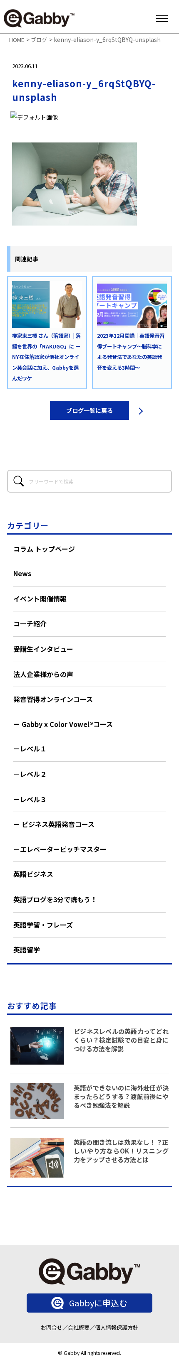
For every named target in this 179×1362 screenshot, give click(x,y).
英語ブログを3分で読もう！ (55, 899)
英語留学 (26, 950)
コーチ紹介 (30, 623)
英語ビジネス (33, 874)
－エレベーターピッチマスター (60, 849)
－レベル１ (30, 748)
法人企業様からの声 (43, 674)
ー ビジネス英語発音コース (53, 824)
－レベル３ (30, 799)
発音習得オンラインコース (53, 699)
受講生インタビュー (43, 649)
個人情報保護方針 (116, 1327)
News (22, 573)
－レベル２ (30, 774)
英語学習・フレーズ (43, 925)
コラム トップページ (44, 549)
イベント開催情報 (40, 599)
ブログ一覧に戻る (89, 410)
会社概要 (79, 1327)
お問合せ (51, 1327)
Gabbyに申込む (98, 1303)
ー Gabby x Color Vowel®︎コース (63, 724)
